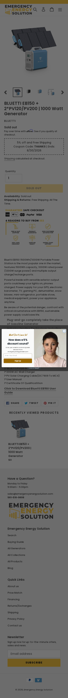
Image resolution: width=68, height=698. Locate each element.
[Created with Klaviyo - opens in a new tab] (34, 368)
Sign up (18, 361)
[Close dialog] (64, 331)
